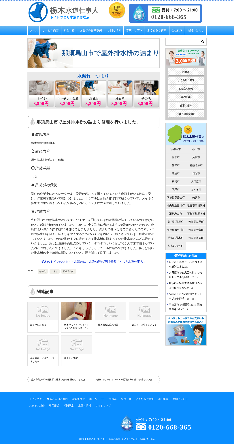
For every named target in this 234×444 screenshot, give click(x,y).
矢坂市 (196, 197)
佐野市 (176, 165)
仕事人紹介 (186, 105)
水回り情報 (114, 30)
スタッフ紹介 (37, 405)
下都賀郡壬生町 (176, 197)
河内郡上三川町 (176, 205)
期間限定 (69, 405)
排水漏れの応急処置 (108, 324)
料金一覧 (69, 30)
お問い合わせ (195, 30)
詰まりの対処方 (38, 324)
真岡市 (176, 181)
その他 (42, 271)
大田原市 (196, 181)
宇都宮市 (176, 149)
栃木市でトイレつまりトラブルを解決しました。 (76, 326)
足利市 (196, 157)
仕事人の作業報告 (185, 114)
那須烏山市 (68, 271)
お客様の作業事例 (91, 30)
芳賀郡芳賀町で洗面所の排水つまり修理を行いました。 (59, 379)
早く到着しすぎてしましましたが (42, 360)
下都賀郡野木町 (196, 213)
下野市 (176, 189)
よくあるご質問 (156, 30)
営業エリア (133, 30)
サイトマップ (103, 405)
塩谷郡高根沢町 (196, 205)
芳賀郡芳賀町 (196, 229)
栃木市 (176, 157)
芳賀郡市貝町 (196, 237)
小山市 (196, 149)
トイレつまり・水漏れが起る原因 (48, 399)
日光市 (196, 173)
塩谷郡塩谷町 (175, 245)
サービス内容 (50, 30)
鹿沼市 (176, 173)
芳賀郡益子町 (196, 221)
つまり (54, 271)
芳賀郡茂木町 (175, 237)
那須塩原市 (196, 165)
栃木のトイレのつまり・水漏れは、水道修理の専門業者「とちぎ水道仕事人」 (93, 261)
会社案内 (176, 30)
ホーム (33, 30)
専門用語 (186, 97)
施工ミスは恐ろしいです (144, 324)
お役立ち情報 (186, 88)
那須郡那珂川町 (176, 229)
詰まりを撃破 (71, 358)
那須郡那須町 (175, 221)
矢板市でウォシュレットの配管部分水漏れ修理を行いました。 (127, 379)
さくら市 (196, 189)
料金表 (186, 71)
